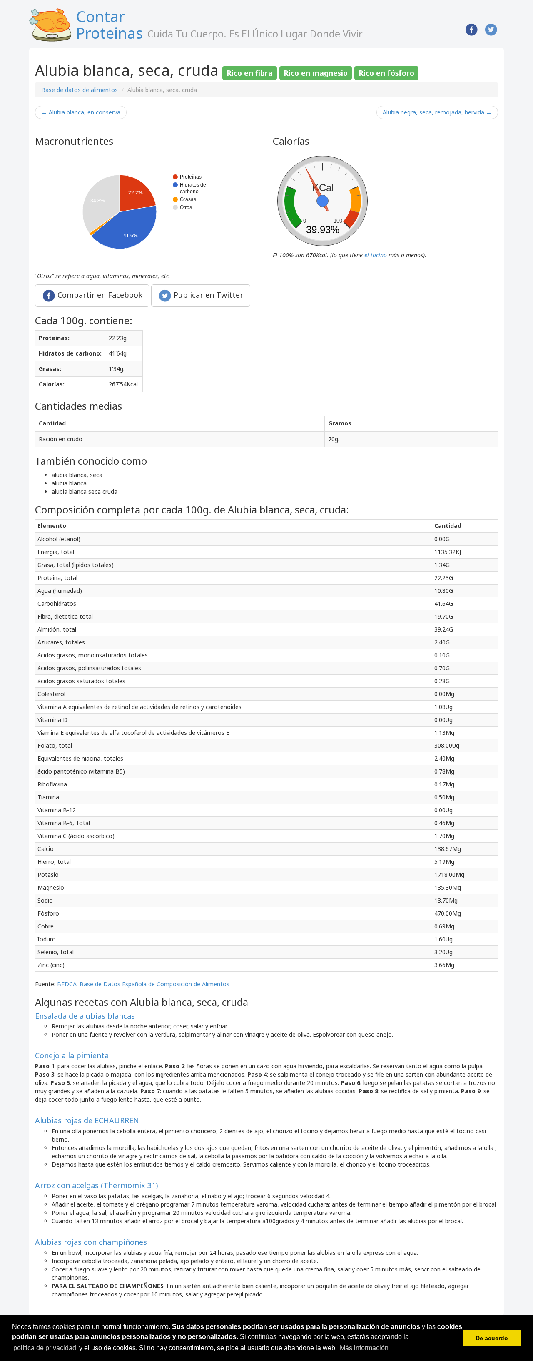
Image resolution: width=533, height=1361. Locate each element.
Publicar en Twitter (207, 294)
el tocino (375, 255)
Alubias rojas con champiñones (91, 1242)
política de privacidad (44, 1347)
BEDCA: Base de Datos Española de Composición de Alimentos (143, 984)
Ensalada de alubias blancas (85, 1016)
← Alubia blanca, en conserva (80, 112)
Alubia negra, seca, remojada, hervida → (437, 112)
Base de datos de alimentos (79, 90)
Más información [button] (364, 1347)
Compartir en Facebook (98, 294)
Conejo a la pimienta (72, 1055)
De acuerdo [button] (492, 1338)
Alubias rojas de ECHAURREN (87, 1120)
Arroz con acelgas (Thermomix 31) (96, 1185)
